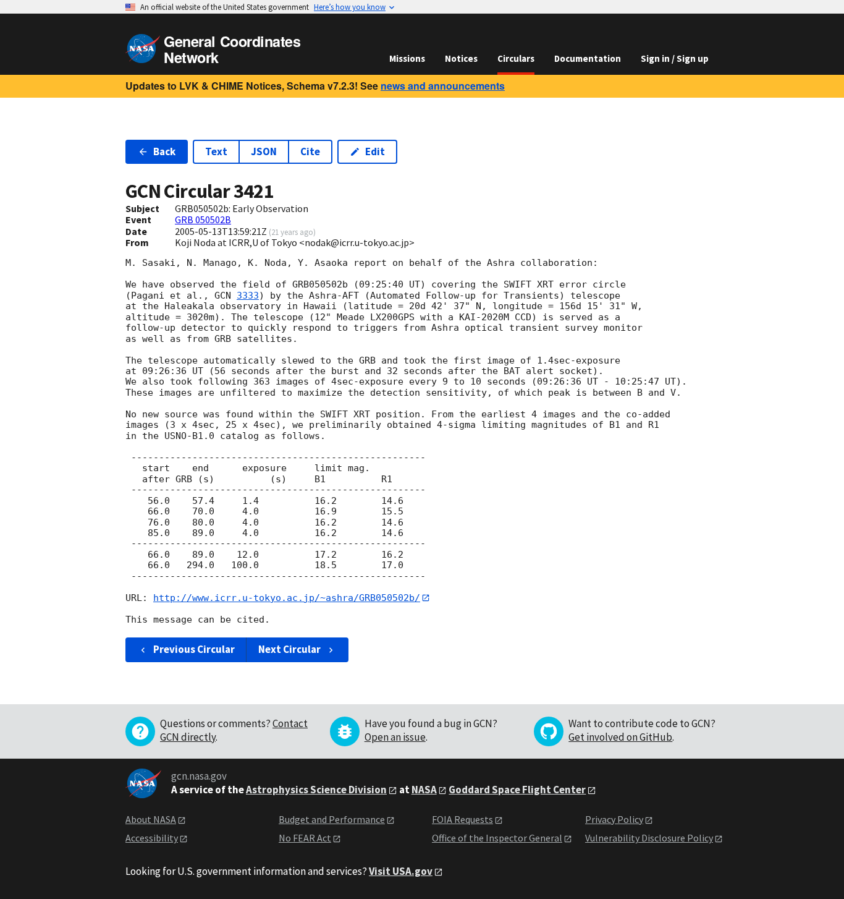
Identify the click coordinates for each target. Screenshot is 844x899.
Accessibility (151, 838)
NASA (424, 789)
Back (164, 151)
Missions (407, 58)
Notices (461, 58)
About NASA (150, 819)
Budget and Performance (332, 819)
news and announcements (443, 86)
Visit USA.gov (401, 871)
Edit (375, 151)
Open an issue (395, 737)
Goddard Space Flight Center (517, 789)
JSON (264, 151)
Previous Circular (194, 649)
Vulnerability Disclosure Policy (649, 838)
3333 (248, 295)
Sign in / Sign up (675, 58)
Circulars (515, 58)
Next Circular (289, 649)
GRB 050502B (203, 219)
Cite (310, 151)
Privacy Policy (614, 819)
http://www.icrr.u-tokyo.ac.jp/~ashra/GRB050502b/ (286, 597)
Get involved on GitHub (620, 737)
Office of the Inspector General (497, 838)
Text (216, 151)
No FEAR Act (305, 838)
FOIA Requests (462, 819)
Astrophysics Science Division (316, 789)
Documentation (587, 58)
